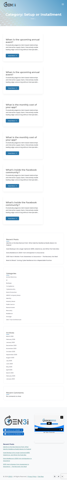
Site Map (41, 476)
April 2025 (9, 370)
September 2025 (11, 354)
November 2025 (11, 348)
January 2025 (10, 379)
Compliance (10, 286)
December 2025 (11, 345)
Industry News (10, 301)
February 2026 (10, 339)
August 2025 (10, 358)
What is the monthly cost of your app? (21, 106)
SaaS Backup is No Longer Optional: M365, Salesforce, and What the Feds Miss (32, 249)
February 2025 (10, 376)
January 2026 (10, 342)
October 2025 (10, 351)
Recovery (9, 310)
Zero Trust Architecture (13, 320)
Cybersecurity (10, 289)
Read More (11, 55)
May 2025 (9, 367)
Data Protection (11, 292)
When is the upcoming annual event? (23, 40)
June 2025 (9, 364)
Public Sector (10, 304)
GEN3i (10, 476)
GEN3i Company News (13, 295)
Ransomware (10, 307)
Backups (9, 283)
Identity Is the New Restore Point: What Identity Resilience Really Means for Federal (31, 244)
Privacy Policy (32, 476)
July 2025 (9, 361)
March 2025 (10, 373)
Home (32, 18)
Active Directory (11, 277)
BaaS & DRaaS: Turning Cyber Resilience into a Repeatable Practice (29, 260)
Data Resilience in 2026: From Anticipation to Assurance (25, 253)
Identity (8, 298)
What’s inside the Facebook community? (21, 171)
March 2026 (9, 336)
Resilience (9, 313)
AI (6, 280)
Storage (9, 316)
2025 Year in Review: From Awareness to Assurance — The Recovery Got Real (32, 256)
